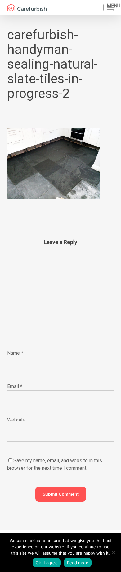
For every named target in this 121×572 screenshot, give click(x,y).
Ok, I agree (47, 562)
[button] (110, 7)
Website (16, 420)
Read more (77, 562)
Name (15, 353)
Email (14, 386)
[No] (113, 552)
